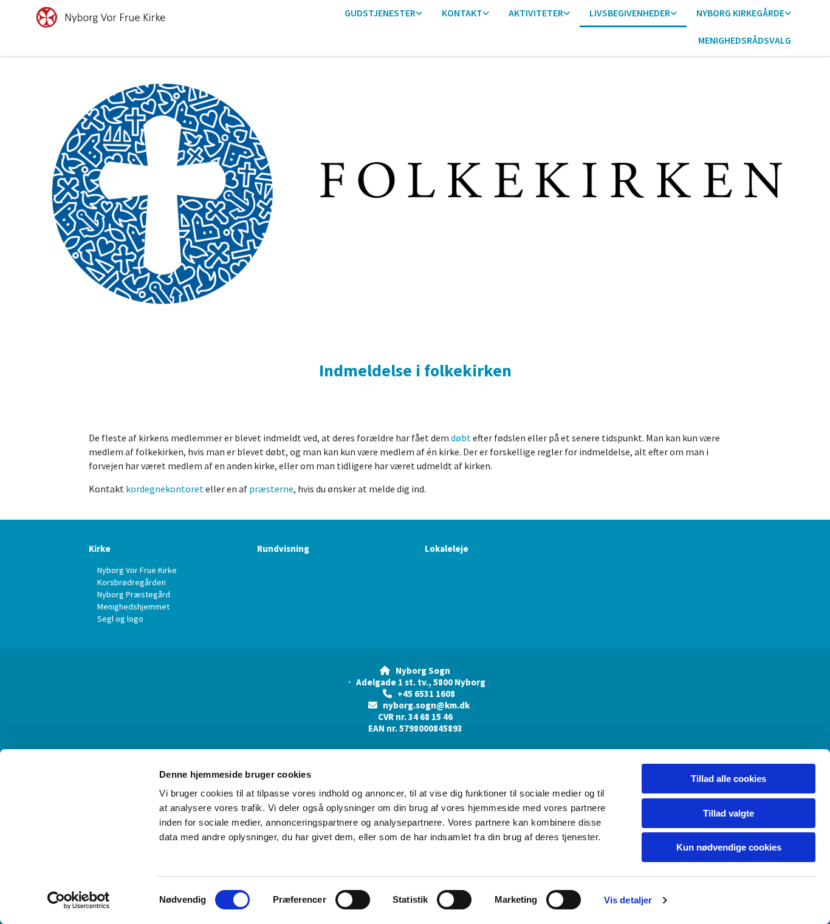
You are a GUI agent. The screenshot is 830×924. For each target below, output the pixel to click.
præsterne (271, 489)
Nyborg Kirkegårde (740, 13)
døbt (461, 438)
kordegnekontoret (165, 489)
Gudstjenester (380, 13)
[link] (383, 13)
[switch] (352, 899)
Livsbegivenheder (629, 13)
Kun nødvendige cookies (728, 847)
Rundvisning (283, 548)
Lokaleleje (446, 548)
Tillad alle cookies (728, 778)
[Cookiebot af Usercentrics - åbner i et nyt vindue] (79, 900)
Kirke (100, 548)
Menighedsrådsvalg (744, 40)
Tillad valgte (728, 813)
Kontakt (462, 13)
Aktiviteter (536, 13)
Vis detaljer (628, 900)
